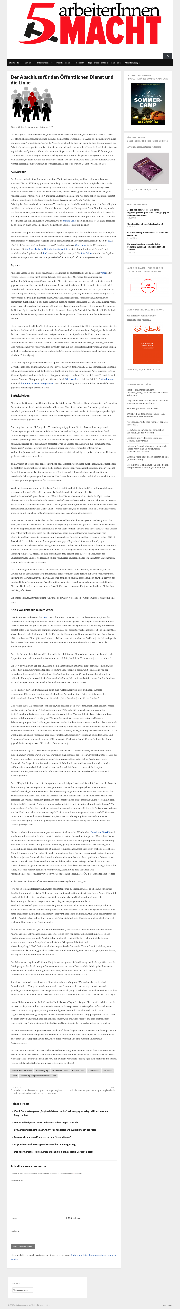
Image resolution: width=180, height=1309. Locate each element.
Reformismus (93, 1071)
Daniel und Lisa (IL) (100, 832)
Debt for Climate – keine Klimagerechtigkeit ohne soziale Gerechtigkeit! (53, 1151)
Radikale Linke (78, 1071)
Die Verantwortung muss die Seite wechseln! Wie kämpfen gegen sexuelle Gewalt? (146, 247)
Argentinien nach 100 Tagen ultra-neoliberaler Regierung (45, 1144)
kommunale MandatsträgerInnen (37, 383)
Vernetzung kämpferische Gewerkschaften (38, 1076)
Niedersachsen (72, 379)
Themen (27, 63)
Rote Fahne (86, 253)
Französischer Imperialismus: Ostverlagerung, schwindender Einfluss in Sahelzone (147, 393)
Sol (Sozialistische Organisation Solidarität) (46, 249)
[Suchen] (167, 56)
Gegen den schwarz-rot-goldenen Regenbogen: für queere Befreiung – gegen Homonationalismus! (148, 213)
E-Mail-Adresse (73, 1218)
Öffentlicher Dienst (60, 1071)
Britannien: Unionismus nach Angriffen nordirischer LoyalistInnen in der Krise (55, 1129)
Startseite (14, 63)
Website (15, 1231)
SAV (110, 241)
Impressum (167, 1305)
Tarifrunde (107, 1071)
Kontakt (80, 63)
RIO (45, 253)
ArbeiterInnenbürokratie (22, 1071)
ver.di (103, 273)
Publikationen (63, 63)
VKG (44, 617)
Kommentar (17, 1180)
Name (14, 1218)
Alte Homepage (132, 63)
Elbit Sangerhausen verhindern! (142, 408)
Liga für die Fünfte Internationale (104, 63)
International (43, 63)
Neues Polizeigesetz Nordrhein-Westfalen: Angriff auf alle (46, 1122)
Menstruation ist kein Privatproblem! (145, 224)
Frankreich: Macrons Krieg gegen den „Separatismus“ (42, 1137)
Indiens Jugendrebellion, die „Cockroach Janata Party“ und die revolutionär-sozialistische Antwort (147, 449)
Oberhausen (107, 379)
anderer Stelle (69, 221)
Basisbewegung (42, 1071)
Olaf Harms (80, 245)
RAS (65, 994)
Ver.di (14, 1076)
